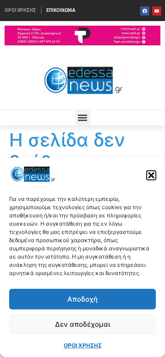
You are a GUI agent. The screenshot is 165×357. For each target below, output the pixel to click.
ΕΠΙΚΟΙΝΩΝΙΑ (61, 10)
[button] (151, 175)
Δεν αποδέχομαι (82, 324)
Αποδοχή (82, 299)
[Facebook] (144, 11)
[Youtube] (156, 11)
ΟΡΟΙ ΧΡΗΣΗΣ (83, 345)
